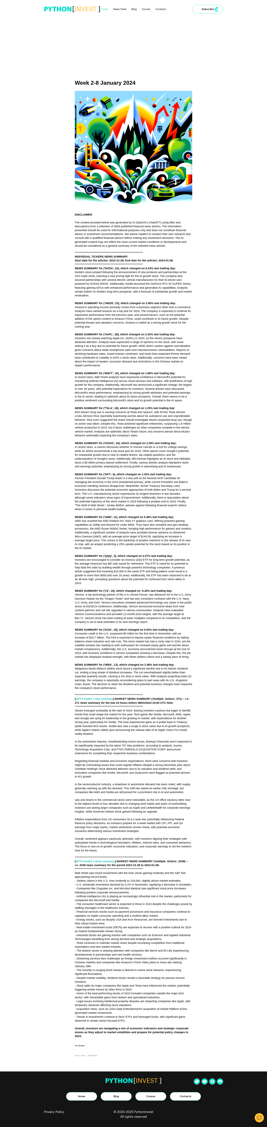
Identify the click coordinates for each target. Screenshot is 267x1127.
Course (146, 9)
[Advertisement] (133, 41)
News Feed (119, 9)
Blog (134, 9)
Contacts (160, 9)
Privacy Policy (54, 1112)
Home (104, 9)
